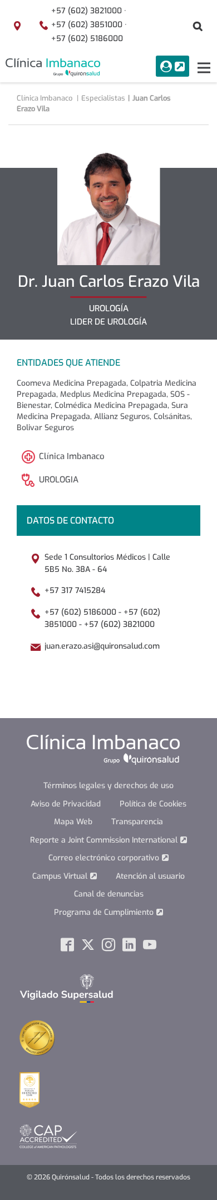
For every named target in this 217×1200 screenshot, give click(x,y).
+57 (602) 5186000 (87, 38)
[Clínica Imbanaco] (53, 67)
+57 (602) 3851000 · (89, 24)
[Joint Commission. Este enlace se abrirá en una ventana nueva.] (37, 1037)
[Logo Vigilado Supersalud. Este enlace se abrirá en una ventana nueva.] (66, 988)
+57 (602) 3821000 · (88, 11)
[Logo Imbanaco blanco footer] (103, 749)
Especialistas (103, 98)
